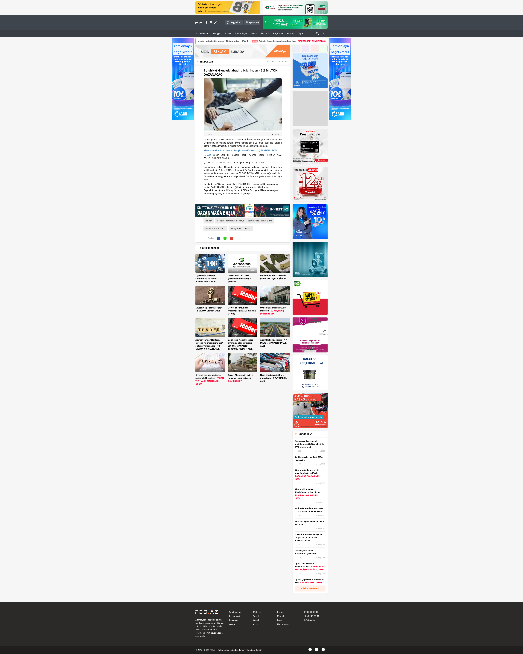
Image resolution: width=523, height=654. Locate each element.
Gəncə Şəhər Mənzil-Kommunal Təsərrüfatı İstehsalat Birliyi (244, 220)
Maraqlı (265, 33)
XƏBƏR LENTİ (306, 434)
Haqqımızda (282, 624)
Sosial (254, 33)
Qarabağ (254, 22)
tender (209, 220)
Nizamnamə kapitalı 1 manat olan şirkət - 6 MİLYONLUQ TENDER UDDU (240, 150)
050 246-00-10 (312, 616)
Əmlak (290, 33)
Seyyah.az (236, 22)
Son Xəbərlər (202, 33)
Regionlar (278, 33)
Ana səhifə (270, 61)
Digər (301, 33)
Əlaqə (232, 624)
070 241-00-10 (311, 612)
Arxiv (255, 624)
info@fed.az (309, 620)
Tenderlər (283, 61)
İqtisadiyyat (241, 33)
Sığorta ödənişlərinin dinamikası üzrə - (240, 41)
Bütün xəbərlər (310, 588)
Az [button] (324, 33)
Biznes (228, 33)
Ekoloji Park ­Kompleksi (241, 228)
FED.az (207, 155)
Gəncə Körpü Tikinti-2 (215, 228)
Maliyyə (217, 33)
